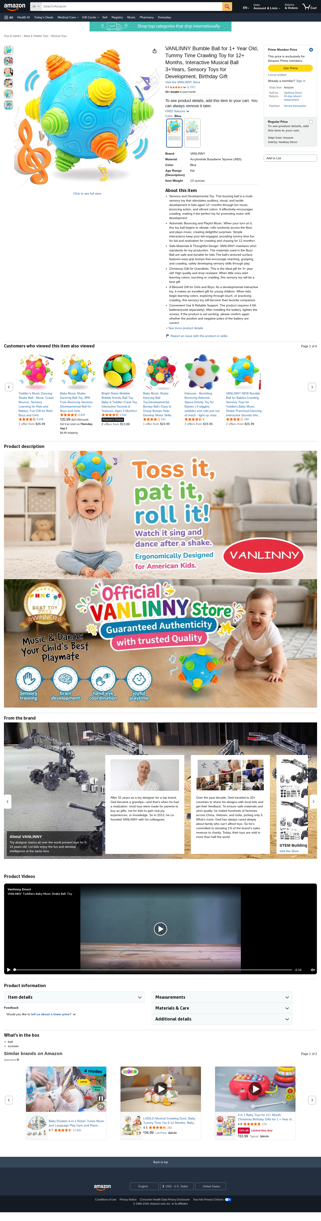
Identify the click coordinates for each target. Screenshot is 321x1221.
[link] (37, 404)
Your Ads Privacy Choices (208, 1199)
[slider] (152, 969)
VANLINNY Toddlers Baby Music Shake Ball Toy (40, 893)
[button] (8, 17)
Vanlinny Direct (293, 92)
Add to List (273, 158)
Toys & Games (12, 36)
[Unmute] (313, 969)
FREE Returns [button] (175, 111)
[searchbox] (131, 6)
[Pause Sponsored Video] (101, 1099)
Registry (117, 17)
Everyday (164, 17)
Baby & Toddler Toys (36, 36)
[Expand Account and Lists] (279, 8)
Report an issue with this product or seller (199, 336)
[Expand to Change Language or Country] (248, 8)
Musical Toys (59, 36)
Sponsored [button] (10, 1059)
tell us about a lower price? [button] (51, 1014)
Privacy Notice (128, 1199)
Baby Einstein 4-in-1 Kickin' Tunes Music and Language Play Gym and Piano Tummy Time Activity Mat (76, 1123)
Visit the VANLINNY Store (182, 82)
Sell (104, 17)
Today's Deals (43, 17)
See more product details (185, 328)
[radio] (8, 50)
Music (131, 17)
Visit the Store (289, 851)
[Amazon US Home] (102, 1187)
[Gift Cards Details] (98, 17)
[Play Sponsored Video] (161, 1089)
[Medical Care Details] (78, 17)
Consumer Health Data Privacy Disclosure (165, 1199)
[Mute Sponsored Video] (101, 1107)
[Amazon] (15, 6)
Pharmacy (147, 17)
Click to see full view (87, 193)
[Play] (7, 970)
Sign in (300, 81)
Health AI (23, 17)
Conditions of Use (105, 1199)
